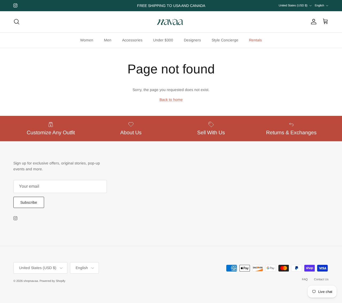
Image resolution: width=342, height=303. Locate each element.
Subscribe (28, 202)
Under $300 (163, 40)
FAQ (305, 279)
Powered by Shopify (52, 280)
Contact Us (321, 279)
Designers (192, 40)
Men (107, 40)
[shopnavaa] (171, 22)
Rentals (255, 40)
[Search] (16, 21)
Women (86, 40)
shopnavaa (31, 280)
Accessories (132, 40)
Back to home (171, 99)
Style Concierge (225, 40)
